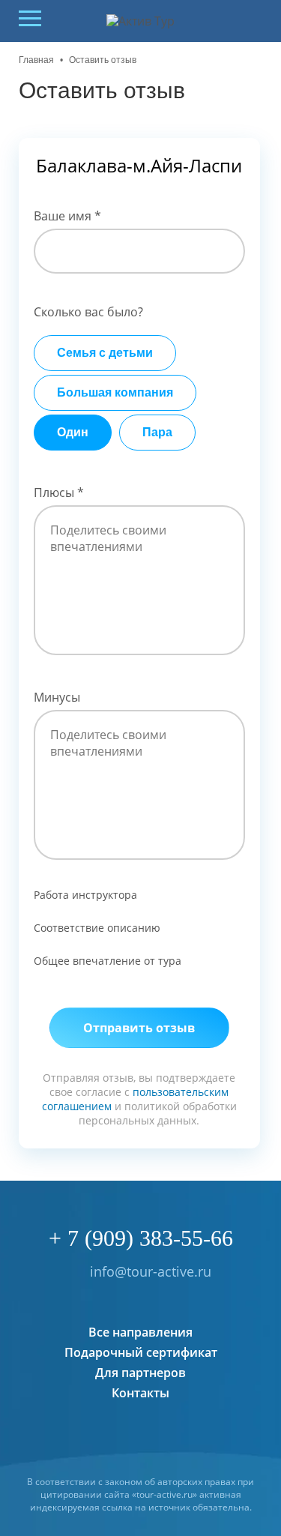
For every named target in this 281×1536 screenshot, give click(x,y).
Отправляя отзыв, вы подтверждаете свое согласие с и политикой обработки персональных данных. (139, 1098)
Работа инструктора (85, 895)
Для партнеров (140, 1372)
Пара (157, 432)
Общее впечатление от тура (107, 961)
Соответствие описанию (97, 928)
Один (72, 432)
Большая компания (115, 392)
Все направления (140, 1332)
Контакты (140, 1393)
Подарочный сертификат (140, 1352)
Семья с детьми (105, 352)
